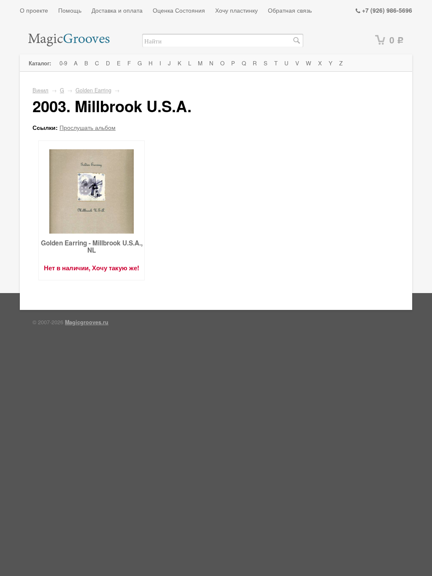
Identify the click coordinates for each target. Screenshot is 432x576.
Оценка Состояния (179, 10)
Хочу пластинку (236, 10)
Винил (40, 90)
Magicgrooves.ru (86, 322)
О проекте (34, 10)
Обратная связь (290, 10)
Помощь (69, 10)
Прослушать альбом (87, 127)
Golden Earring (93, 90)
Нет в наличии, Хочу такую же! (91, 267)
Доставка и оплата (117, 10)
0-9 (63, 63)
